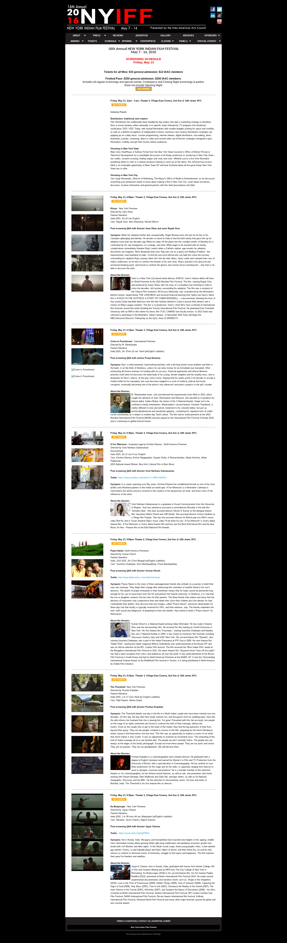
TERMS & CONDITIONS (127, 921)
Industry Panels (118, 112)
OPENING (127, 41)
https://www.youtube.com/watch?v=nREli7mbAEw (142, 477)
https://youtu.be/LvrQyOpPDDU (134, 833)
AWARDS (75, 41)
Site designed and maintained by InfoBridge (143, 934)
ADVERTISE (142, 35)
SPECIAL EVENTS (206, 41)
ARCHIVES (188, 35)
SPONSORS (210, 35)
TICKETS (92, 41)
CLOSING (166, 41)
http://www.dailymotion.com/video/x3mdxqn (139, 577)
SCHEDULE (110, 41)
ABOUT (76, 35)
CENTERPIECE (148, 41)
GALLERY (165, 35)
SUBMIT (167, 921)
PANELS (183, 41)
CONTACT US (144, 921)
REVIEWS (118, 35)
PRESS (96, 35)
